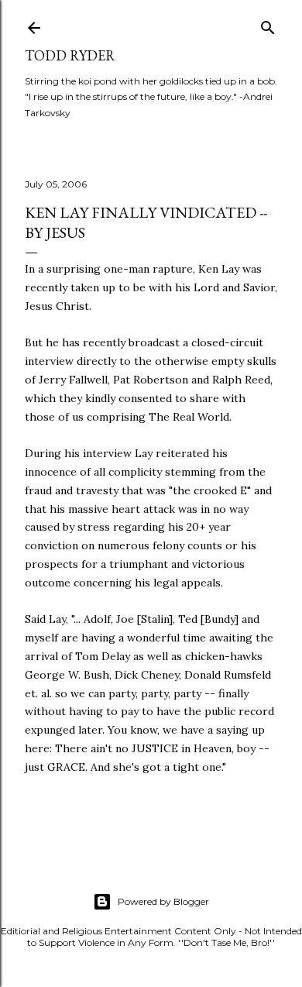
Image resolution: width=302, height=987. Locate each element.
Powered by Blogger (163, 901)
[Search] (268, 24)
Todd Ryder (70, 55)
